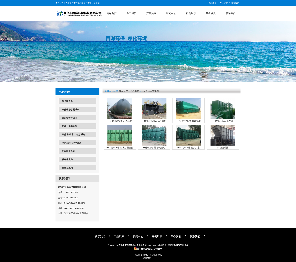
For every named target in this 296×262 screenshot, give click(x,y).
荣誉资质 (211, 13)
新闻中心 (171, 13)
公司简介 (212, 3)
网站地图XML (156, 254)
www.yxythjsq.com (74, 207)
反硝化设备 (67, 159)
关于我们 (131, 13)
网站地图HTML (141, 254)
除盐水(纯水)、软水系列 (73, 134)
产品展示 (151, 13)
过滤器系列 (67, 167)
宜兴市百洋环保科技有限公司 (72, 187)
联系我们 (235, 3)
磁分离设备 (67, 101)
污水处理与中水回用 (71, 142)
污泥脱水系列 (68, 150)
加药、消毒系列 (69, 126)
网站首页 (112, 13)
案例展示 (191, 13)
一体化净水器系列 (70, 109)
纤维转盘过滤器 (69, 117)
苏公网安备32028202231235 (149, 249)
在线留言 (224, 3)
